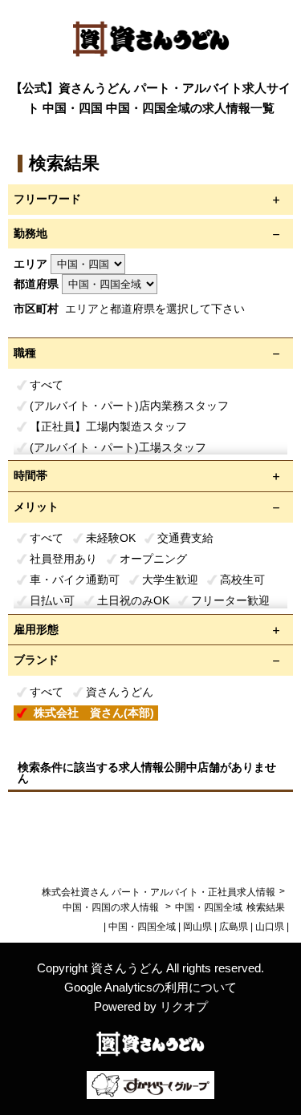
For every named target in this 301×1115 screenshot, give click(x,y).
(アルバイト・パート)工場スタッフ (118, 447)
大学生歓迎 (170, 579)
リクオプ (184, 1006)
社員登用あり (63, 558)
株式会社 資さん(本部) (94, 712)
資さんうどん (119, 691)
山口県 (269, 926)
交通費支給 (185, 537)
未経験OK (111, 537)
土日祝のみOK (133, 600)
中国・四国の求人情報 (112, 907)
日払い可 (52, 600)
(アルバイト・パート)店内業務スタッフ (129, 405)
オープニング (153, 558)
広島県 (233, 926)
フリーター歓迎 (230, 600)
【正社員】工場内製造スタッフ (108, 426)
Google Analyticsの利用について (150, 987)
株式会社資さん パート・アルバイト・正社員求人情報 (158, 892)
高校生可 (242, 579)
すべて (46, 384)
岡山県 (197, 926)
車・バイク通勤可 (75, 579)
